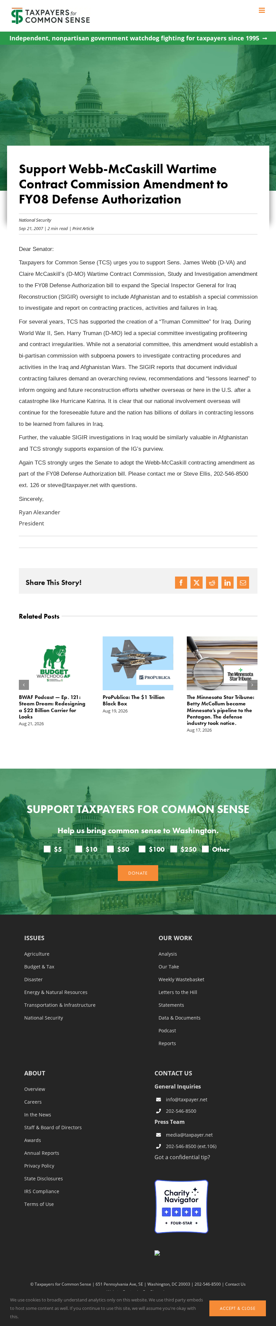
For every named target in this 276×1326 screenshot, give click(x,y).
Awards (32, 1140)
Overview (34, 1089)
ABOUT (34, 1073)
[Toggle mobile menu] (262, 10)
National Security (35, 220)
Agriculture (36, 954)
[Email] (243, 582)
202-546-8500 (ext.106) (191, 1146)
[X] (196, 582)
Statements (171, 1005)
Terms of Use (39, 1204)
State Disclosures (43, 1179)
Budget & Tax (39, 967)
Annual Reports (41, 1153)
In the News (37, 1115)
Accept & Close (237, 1308)
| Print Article (81, 228)
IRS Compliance (41, 1191)
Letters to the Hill (178, 992)
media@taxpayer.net (189, 1135)
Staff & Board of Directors (53, 1128)
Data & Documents (180, 1018)
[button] (24, 685)
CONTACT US (173, 1073)
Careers (33, 1102)
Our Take (169, 967)
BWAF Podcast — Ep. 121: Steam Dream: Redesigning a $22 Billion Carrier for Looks (52, 707)
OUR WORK (175, 938)
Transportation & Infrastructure (60, 1005)
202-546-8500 (181, 1111)
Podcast (167, 1031)
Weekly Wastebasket (181, 980)
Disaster (33, 980)
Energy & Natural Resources (56, 992)
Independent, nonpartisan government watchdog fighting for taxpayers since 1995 (134, 38)
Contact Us (235, 1284)
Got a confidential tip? (182, 1157)
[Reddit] (212, 582)
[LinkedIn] (227, 582)
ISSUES (34, 938)
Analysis (168, 954)
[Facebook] (181, 582)
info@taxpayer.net (186, 1099)
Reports (167, 1043)
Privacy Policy (39, 1166)
